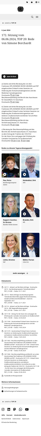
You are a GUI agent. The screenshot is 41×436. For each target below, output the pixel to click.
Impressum (25, 419)
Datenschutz (16, 419)
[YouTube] (27, 409)
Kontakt (9, 415)
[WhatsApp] (20, 409)
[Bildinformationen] (17, 175)
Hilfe (3, 415)
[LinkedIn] (8, 409)
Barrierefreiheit (6, 419)
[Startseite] (20, 9)
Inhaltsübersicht (20, 415)
